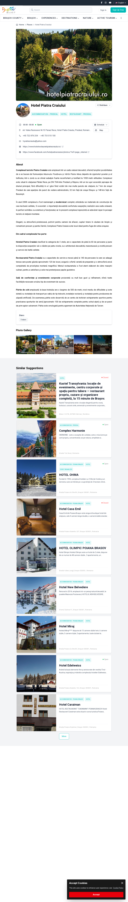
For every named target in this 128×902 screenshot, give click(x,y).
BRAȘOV (31, 18)
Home (21, 25)
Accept (96, 894)
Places (29, 25)
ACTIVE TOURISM (106, 18)
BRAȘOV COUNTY (12, 18)
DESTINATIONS (70, 18)
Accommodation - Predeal (45, 114)
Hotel (64, 114)
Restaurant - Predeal (80, 114)
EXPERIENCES (49, 18)
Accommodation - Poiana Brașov (71, 464)
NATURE (87, 18)
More (64, 736)
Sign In (103, 10)
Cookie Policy (118, 888)
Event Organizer (66, 469)
